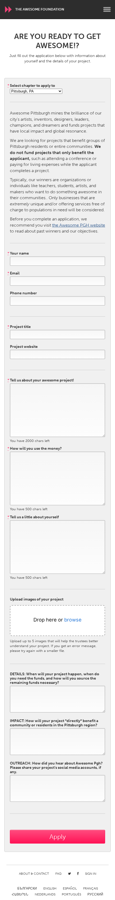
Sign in (90, 874)
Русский (95, 894)
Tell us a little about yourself (33, 517)
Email (13, 273)
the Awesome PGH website (78, 225)
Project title (19, 327)
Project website (24, 347)
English (49, 888)
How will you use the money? (34, 449)
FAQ (58, 874)
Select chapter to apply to (31, 86)
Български (27, 888)
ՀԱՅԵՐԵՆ (20, 894)
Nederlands (45, 894)
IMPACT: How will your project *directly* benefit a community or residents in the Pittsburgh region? (54, 723)
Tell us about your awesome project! (40, 380)
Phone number (23, 293)
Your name (18, 253)
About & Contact (34, 874)
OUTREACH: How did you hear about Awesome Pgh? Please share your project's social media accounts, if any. (56, 767)
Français (90, 888)
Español (70, 888)
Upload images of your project (36, 599)
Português (71, 894)
